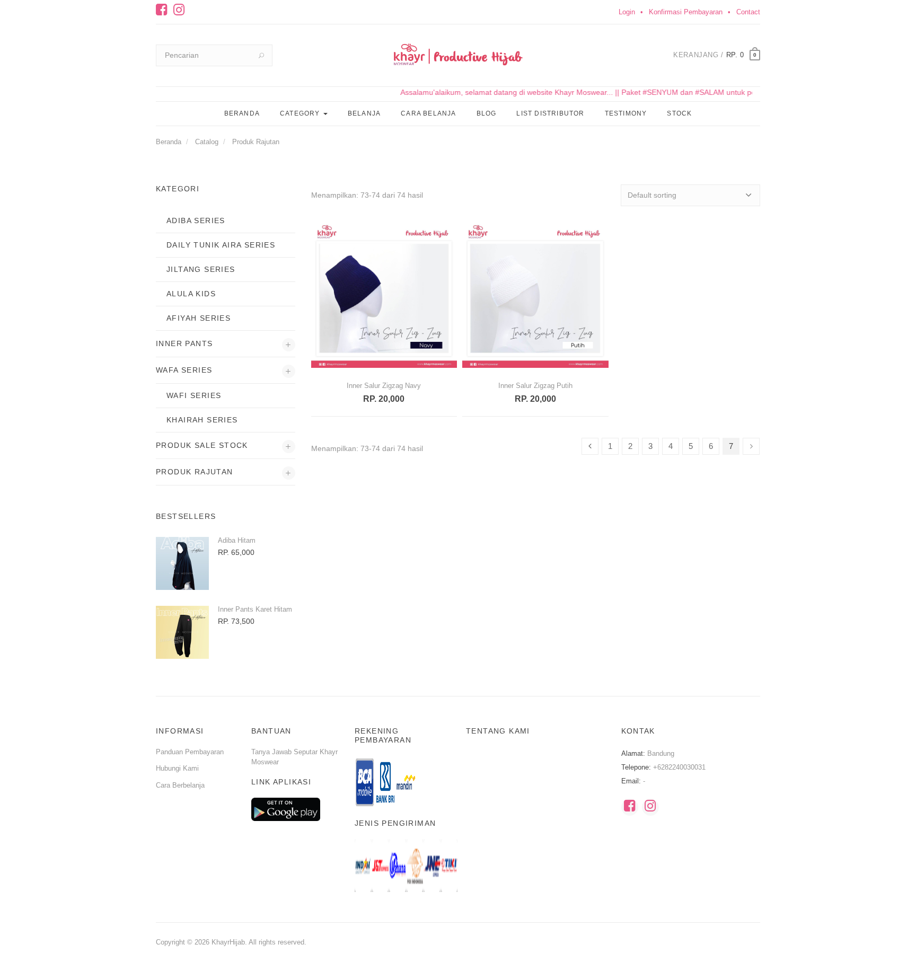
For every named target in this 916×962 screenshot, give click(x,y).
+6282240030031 (679, 767)
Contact (748, 12)
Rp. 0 (735, 55)
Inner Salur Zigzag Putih (535, 386)
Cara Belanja (428, 113)
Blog (487, 113)
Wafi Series (193, 395)
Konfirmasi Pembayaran (686, 12)
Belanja (364, 113)
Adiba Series (195, 220)
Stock (679, 113)
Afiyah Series (198, 318)
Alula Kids (191, 293)
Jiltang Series (200, 269)
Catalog (206, 142)
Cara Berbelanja (180, 785)
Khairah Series (202, 420)
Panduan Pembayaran (190, 752)
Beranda (242, 113)
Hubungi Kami (177, 768)
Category (301, 113)
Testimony (626, 113)
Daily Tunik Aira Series (220, 245)
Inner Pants (184, 343)
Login (627, 12)
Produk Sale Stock (202, 445)
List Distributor (550, 113)
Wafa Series (184, 370)
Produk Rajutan (255, 142)
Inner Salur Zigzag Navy (384, 386)
